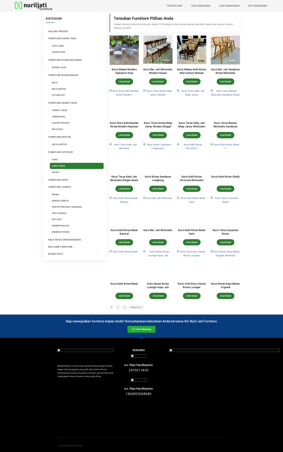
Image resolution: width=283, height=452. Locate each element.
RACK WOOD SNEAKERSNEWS (64, 239)
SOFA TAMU (58, 46)
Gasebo (55, 172)
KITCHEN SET (58, 95)
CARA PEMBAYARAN (229, 5)
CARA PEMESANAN (200, 5)
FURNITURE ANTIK (58, 179)
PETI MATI (57, 219)
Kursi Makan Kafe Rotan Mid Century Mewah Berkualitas (191, 73)
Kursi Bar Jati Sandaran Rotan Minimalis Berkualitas (225, 73)
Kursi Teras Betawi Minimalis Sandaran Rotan (225, 126)
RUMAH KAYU (55, 253)
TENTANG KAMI (174, 5)
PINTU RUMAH (59, 213)
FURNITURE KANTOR (59, 137)
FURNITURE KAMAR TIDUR (62, 102)
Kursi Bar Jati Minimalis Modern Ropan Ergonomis (157, 73)
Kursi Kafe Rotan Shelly (225, 176)
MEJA (55, 82)
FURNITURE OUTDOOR (60, 152)
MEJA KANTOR (59, 144)
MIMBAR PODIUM (60, 232)
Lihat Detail (124, 81)
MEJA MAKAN (59, 89)
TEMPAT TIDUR (59, 110)
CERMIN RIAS (58, 116)
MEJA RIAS (57, 129)
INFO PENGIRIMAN (257, 5)
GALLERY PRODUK (58, 31)
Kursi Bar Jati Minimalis (157, 230)
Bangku (55, 194)
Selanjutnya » (136, 307)
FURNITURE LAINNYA (59, 187)
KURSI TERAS (58, 166)
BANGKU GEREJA (60, 200)
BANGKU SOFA (59, 67)
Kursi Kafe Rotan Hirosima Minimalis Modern (192, 180)
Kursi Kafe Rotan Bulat (124, 283)
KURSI (55, 159)
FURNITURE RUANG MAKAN (63, 75)
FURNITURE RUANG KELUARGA (65, 60)
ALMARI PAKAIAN (60, 123)
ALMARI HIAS (58, 52)
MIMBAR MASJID (60, 225)
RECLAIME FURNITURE (60, 246)
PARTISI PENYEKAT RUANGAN (67, 207)
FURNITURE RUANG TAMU (62, 38)
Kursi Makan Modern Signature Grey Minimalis (124, 73)
